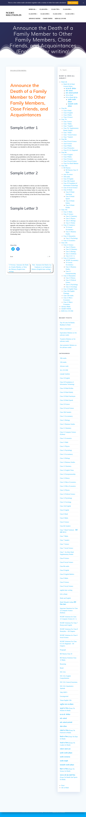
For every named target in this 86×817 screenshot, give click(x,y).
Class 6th (43, 9)
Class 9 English (68, 154)
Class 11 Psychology (72, 238)
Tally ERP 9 (63, 692)
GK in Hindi (69, 95)
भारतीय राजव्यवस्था (65, 757)
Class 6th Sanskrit (65, 526)
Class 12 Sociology (71, 287)
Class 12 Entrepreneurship (67, 474)
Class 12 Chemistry (71, 249)
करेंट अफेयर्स (69, 91)
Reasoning (63, 664)
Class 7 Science (64, 544)
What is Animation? (66, 329)
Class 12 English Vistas (70, 289)
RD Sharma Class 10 (66, 654)
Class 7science (67, 121)
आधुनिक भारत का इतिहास (66, 704)
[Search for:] (69, 70)
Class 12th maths (68, 295)
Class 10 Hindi (67, 190)
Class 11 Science (68, 214)
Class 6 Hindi (67, 110)
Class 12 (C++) (70, 256)
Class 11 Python (70, 223)
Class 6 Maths (67, 115)
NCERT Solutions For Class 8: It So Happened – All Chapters (68, 644)
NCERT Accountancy (72, 260)
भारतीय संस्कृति (64, 761)
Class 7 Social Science (70, 135)
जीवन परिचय (63, 726)
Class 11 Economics (69, 240)
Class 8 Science (64, 558)
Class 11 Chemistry (71, 216)
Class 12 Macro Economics (68, 482)
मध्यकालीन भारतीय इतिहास (67, 765)
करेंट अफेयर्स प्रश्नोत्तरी (72, 93)
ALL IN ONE (64, 370)
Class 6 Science (68, 117)
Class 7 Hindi (67, 132)
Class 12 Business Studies (67, 462)
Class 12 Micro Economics (68, 486)
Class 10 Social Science (70, 187)
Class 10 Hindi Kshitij (66, 392)
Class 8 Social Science (70, 141)
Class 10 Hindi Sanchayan (67, 396)
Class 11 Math (64, 442)
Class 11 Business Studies (67, 424)
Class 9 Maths (67, 157)
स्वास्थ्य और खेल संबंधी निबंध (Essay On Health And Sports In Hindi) (68, 777)
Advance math (64, 366)
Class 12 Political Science (67, 494)
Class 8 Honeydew (68, 148)
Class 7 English (68, 126)
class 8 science (67, 143)
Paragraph (63, 650)
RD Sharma (66, 168)
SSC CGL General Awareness (68, 682)
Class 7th (55, 9)
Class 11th (57, 14)
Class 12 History (70, 278)
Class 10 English (68, 179)
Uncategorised (64, 696)
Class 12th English (65, 506)
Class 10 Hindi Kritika (66, 388)
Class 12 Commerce (69, 258)
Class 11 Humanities (69, 236)
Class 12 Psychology (72, 284)
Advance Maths (34, 18)
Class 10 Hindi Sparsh (66, 400)
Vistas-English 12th (65, 700)
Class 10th (44, 14)
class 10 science (68, 174)
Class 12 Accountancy (66, 454)
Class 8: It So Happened (70, 150)
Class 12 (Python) (71, 254)
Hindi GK (32, 9)
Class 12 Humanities (69, 276)
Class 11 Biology (71, 221)
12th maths (63, 362)
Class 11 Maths (67, 212)
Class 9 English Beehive (67, 574)
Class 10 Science (65, 404)
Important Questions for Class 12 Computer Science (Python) (69, 611)
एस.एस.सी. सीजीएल (71, 88)
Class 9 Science (68, 159)
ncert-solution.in (13, 14)
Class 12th (69, 14)
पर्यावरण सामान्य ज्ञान (65, 749)
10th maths (66, 176)
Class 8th (66, 9)
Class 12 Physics (70, 247)
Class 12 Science (68, 245)
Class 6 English (68, 113)
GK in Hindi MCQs (71, 97)
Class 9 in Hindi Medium (70, 163)
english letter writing (18, 70)
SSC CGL (63, 672)
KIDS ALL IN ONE (60, 18)
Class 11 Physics (70, 218)
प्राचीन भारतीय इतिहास (66, 753)
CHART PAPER (47, 18)
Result (62, 668)
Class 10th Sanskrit (69, 181)
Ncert (62, 785)
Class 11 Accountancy (66, 416)
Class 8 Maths (67, 146)
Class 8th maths (64, 566)
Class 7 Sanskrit (68, 137)
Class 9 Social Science (70, 161)
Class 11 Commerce (69, 225)
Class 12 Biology (71, 251)
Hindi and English (65, 598)
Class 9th (32, 14)
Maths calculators (72, 2)
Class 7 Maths (67, 124)
